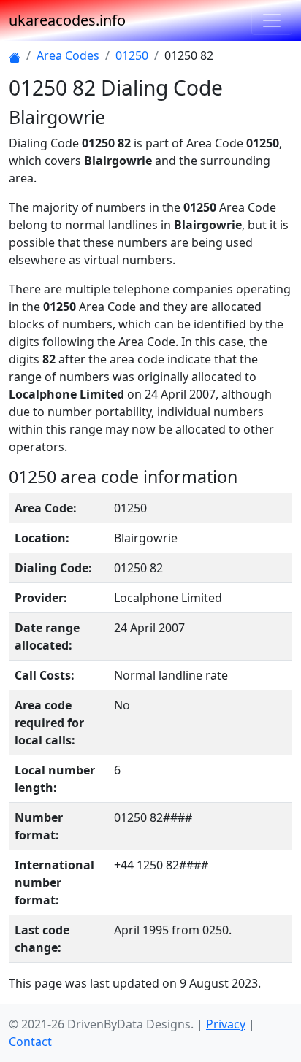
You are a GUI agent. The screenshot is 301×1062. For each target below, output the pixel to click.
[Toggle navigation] (271, 20)
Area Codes (68, 55)
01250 (131, 55)
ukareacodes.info (67, 20)
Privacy (225, 1024)
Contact (30, 1042)
